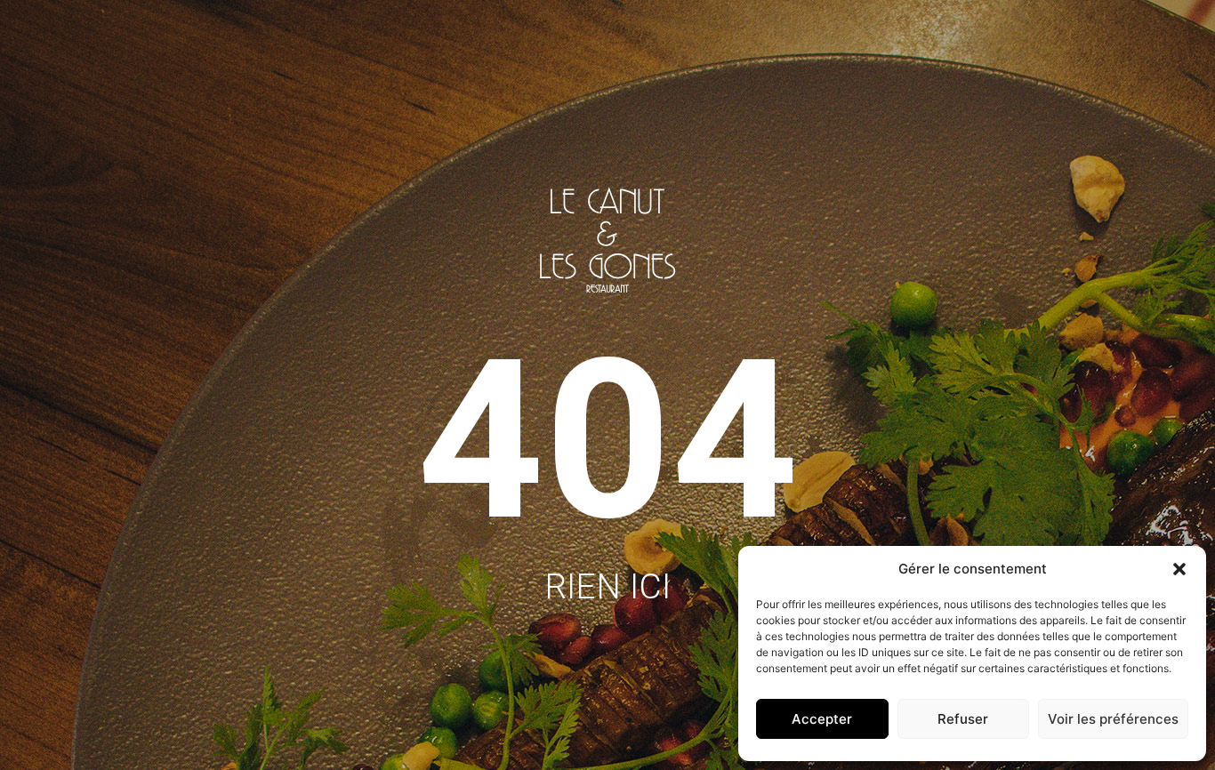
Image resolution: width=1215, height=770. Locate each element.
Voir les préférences (1113, 718)
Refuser (962, 718)
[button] (1179, 569)
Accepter (822, 718)
